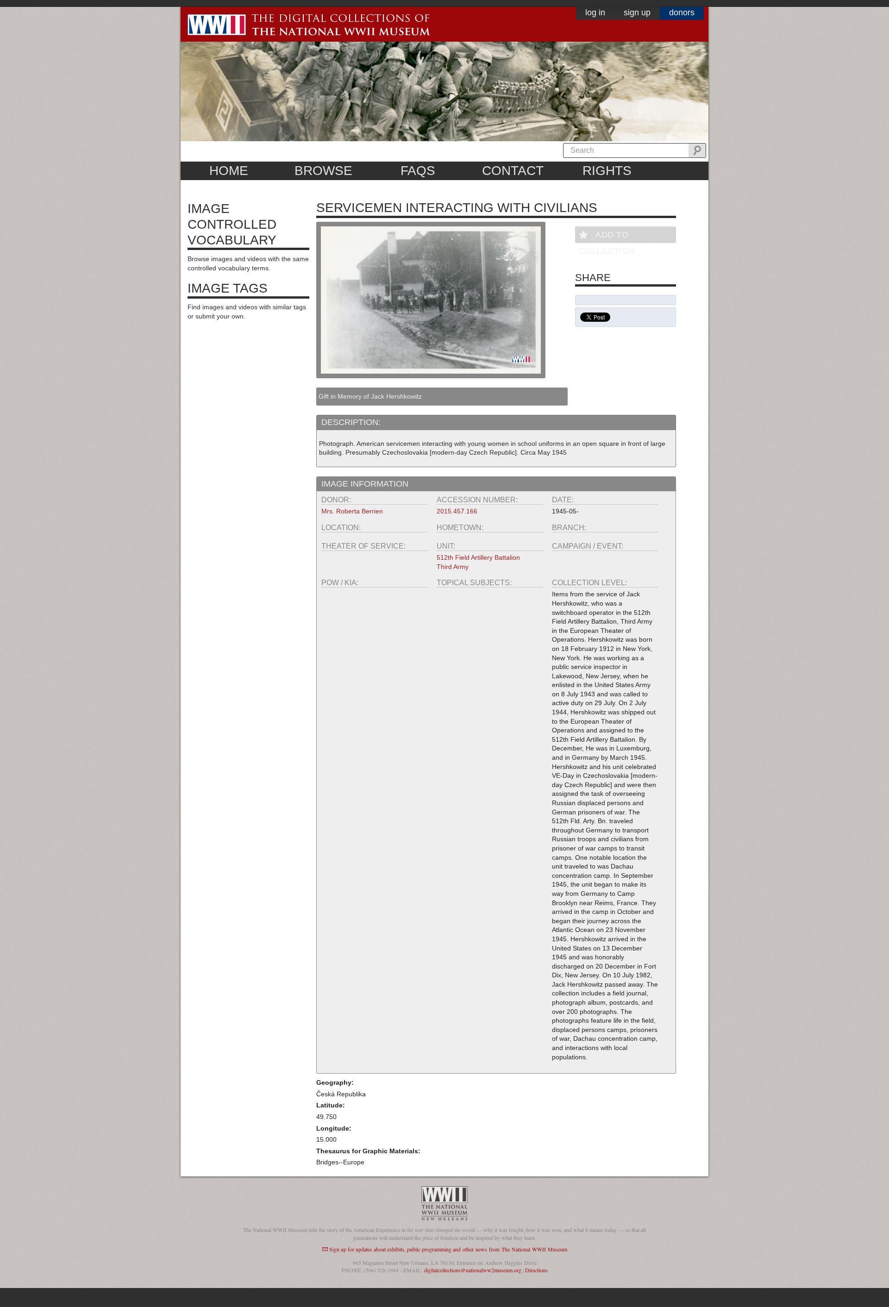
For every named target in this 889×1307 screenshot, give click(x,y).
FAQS (418, 170)
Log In (595, 12)
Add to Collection (607, 236)
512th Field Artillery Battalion (478, 557)
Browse (323, 170)
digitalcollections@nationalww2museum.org (472, 1270)
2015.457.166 (457, 511)
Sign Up (637, 12)
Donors (682, 12)
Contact (513, 170)
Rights (607, 170)
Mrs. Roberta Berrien (352, 511)
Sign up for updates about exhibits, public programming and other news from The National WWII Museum (448, 1249)
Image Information (364, 483)
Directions (536, 1270)
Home (228, 170)
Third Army (453, 566)
